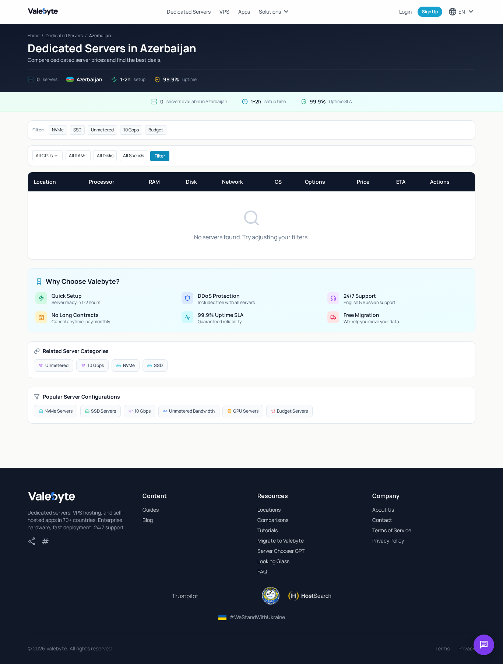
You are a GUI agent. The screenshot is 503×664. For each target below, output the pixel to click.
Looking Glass (273, 561)
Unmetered (102, 130)
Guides (151, 509)
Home (33, 35)
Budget (155, 130)
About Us (383, 509)
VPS (224, 11)
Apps (244, 11)
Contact (382, 519)
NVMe (58, 130)
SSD (77, 130)
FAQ (262, 571)
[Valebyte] (51, 497)
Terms (442, 648)
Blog (148, 519)
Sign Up (430, 11)
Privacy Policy (388, 540)
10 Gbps (131, 130)
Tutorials (267, 530)
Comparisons (272, 519)
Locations (269, 509)
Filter (160, 156)
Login (405, 11)
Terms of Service (391, 530)
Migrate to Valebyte (280, 540)
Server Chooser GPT (281, 550)
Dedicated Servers (189, 11)
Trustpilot (185, 596)
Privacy (466, 648)
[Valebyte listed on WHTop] (270, 596)
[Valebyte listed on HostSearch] (309, 596)
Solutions (275, 11)
